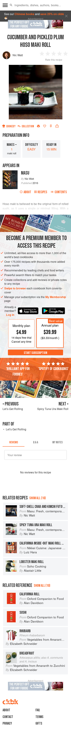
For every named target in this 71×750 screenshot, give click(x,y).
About (27, 192)
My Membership (55, 297)
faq (38, 710)
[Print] (38, 126)
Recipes (42, 192)
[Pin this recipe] (51, 126)
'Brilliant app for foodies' (18, 371)
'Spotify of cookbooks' (53, 368)
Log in (10, 315)
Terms (39, 717)
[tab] (13, 442)
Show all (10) (37, 498)
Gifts (39, 723)
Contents (61, 192)
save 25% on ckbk (52, 14)
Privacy (7, 723)
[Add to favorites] (45, 126)
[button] (11, 5)
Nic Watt (18, 55)
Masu (25, 173)
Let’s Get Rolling (16, 429)
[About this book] (10, 172)
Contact (8, 717)
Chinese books (24, 14)
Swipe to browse (15, 288)
